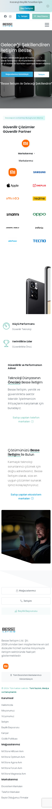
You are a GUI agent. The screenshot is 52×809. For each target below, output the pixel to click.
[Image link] (5, 666)
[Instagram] (10, 16)
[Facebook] (5, 16)
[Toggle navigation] (47, 24)
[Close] (48, 6)
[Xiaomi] (25, 143)
